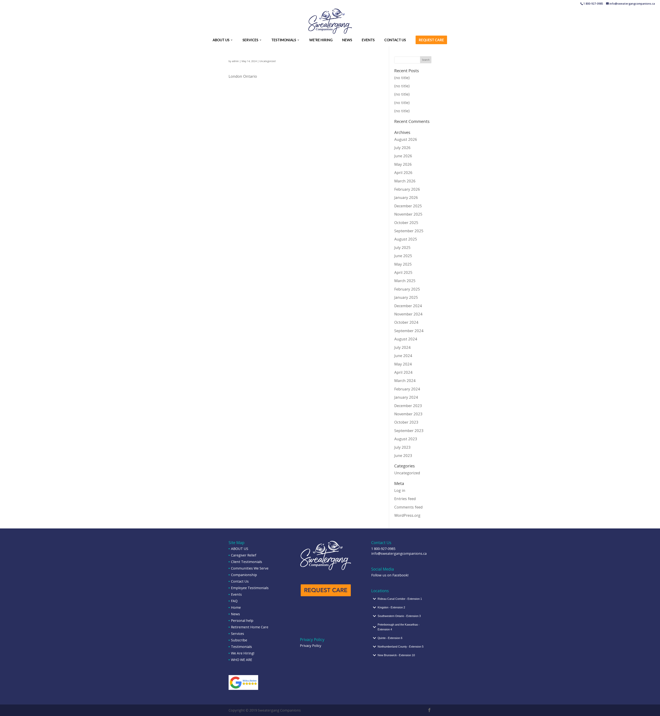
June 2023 (403, 455)
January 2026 (406, 197)
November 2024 (408, 313)
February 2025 (407, 289)
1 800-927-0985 (383, 548)
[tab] (401, 599)
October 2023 (406, 422)
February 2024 (407, 388)
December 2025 (408, 205)
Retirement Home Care (249, 627)
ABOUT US (221, 40)
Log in (399, 490)
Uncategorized (267, 61)
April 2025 (403, 272)
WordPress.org (407, 515)
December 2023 (408, 405)
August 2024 (405, 338)
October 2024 (406, 322)
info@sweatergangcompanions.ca (399, 553)
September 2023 (409, 430)
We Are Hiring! (242, 653)
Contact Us (240, 581)
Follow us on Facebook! (390, 575)
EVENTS (368, 40)
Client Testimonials (246, 561)
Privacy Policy (310, 645)
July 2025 (402, 247)
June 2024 (403, 355)
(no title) (402, 77)
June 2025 (403, 255)
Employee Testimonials (250, 588)
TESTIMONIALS (283, 40)
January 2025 (406, 297)
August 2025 (405, 239)
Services (237, 633)
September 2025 (409, 230)
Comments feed (408, 507)
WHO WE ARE (241, 659)
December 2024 (408, 305)
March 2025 (405, 280)
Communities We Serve (249, 568)
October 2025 (406, 222)
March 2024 (405, 380)
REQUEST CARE (431, 40)
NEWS (347, 40)
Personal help (242, 620)
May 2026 (403, 164)
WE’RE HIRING (321, 40)
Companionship (244, 574)
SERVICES (250, 40)
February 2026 (407, 189)
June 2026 (403, 155)
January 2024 (406, 397)
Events (236, 594)
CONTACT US (395, 40)
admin (235, 61)
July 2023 (402, 447)
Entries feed (405, 498)
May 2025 (403, 264)
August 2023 (405, 438)
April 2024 (403, 372)
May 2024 (403, 364)
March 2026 (405, 180)
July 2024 (402, 347)
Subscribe (239, 640)
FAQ (234, 601)
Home (236, 607)
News (235, 614)
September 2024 (409, 330)
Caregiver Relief (243, 555)
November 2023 (408, 413)
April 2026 (403, 172)
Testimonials (241, 646)
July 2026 (402, 147)
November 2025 (408, 214)
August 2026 (405, 139)
